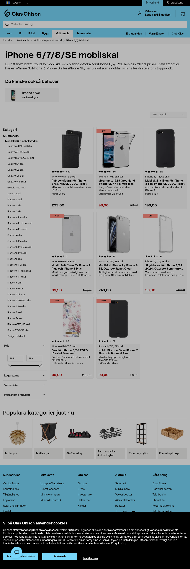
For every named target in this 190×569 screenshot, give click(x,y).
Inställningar (90, 558)
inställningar (130, 540)
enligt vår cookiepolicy (156, 530)
